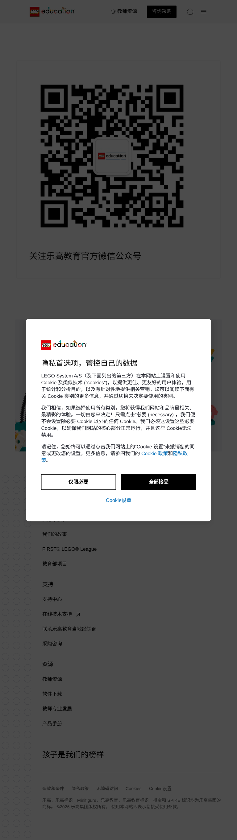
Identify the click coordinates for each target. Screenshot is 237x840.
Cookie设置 (118, 500)
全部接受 (158, 481)
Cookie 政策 (154, 453)
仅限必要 (78, 481)
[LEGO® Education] (64, 345)
